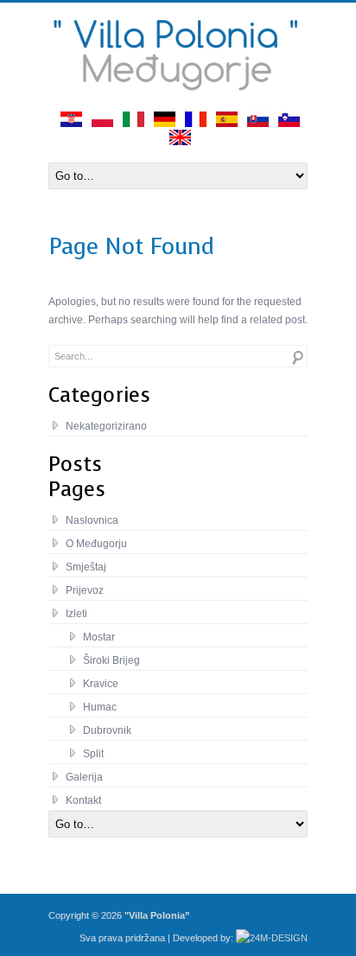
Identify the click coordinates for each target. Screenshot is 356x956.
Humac (100, 707)
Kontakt (83, 800)
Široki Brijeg (111, 660)
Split (93, 754)
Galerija (84, 777)
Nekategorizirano (106, 426)
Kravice (100, 684)
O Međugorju (96, 544)
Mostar (99, 637)
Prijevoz (85, 590)
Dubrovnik (107, 730)
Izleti (76, 614)
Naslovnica (92, 520)
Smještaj (86, 567)
